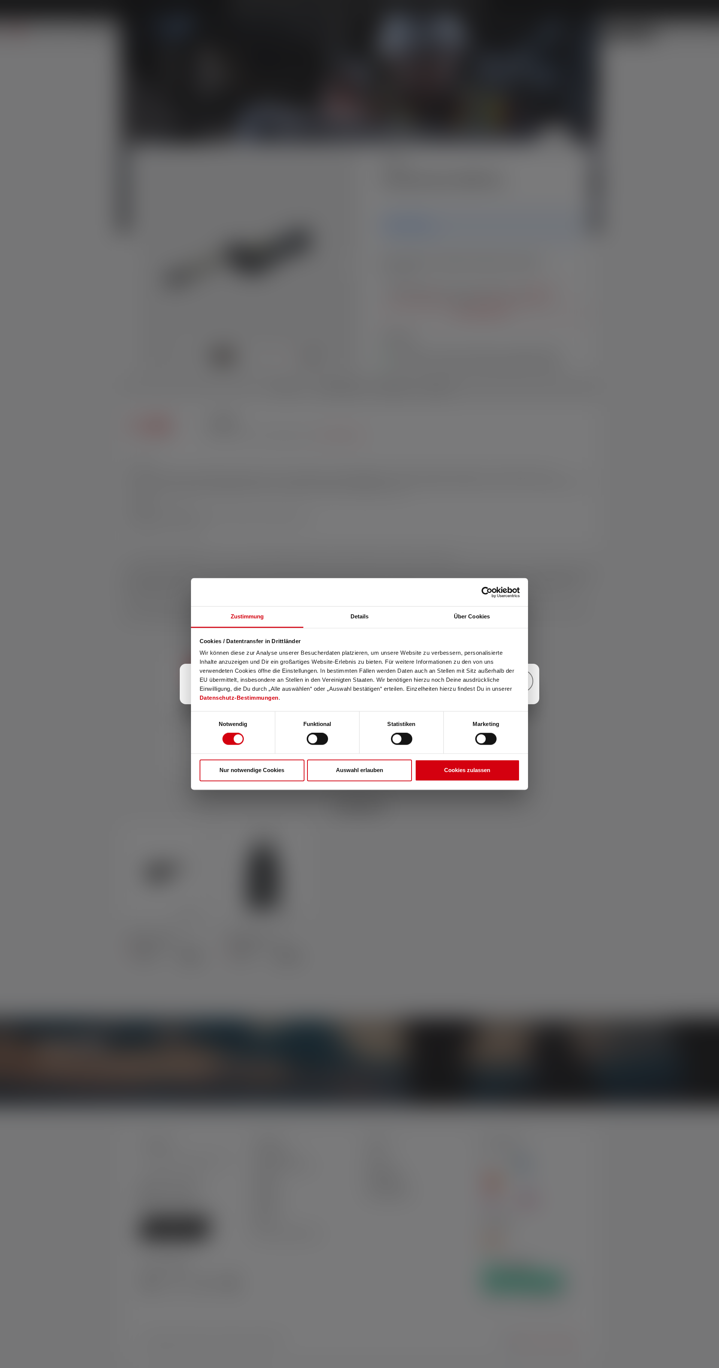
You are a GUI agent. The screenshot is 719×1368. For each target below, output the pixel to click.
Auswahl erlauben (359, 770)
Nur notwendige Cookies (251, 770)
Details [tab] (360, 616)
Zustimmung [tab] (247, 616)
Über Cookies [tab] (472, 616)
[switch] (317, 739)
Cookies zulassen (467, 770)
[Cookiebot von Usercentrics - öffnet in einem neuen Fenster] (487, 592)
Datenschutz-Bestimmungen (239, 697)
